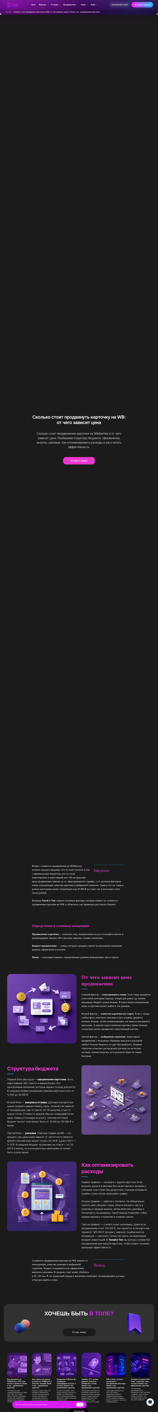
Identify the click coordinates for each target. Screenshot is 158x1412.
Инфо (93, 5)
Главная (8, 12)
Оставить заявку (142, 5)
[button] (79, 460)
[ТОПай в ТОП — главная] (12, 5)
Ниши (83, 5)
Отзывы (54, 5)
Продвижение (69, 5)
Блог (33, 5)
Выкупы (42, 5)
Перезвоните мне (120, 5)
